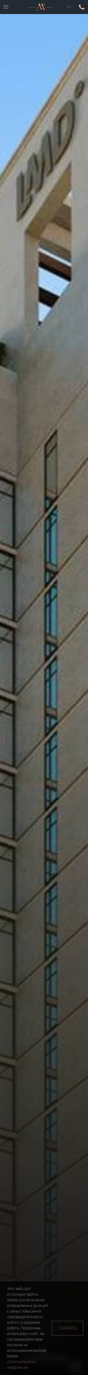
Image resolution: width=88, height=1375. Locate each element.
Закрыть (67, 1328)
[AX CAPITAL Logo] (40, 7)
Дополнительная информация (21, 1365)
